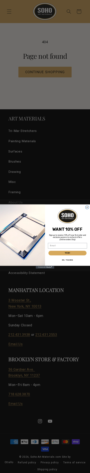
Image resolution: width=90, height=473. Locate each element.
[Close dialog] (87, 207)
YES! (67, 253)
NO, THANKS (67, 260)
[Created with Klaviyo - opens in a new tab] (45, 267)
